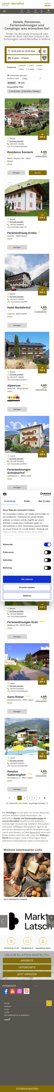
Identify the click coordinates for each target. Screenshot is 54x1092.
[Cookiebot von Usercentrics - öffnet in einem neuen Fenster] (40, 494)
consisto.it (7, 1019)
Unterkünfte (27, 967)
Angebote (27, 960)
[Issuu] (26, 991)
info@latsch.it (27, 948)
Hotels (17, 818)
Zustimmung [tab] (9, 501)
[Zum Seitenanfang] (49, 1003)
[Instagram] (19, 991)
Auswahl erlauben (27, 587)
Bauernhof (35, 832)
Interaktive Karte (43, 948)
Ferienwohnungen (34, 818)
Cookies (6, 1012)
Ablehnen (27, 596)
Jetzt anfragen (27, 974)
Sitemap (6, 1003)
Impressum (7, 1006)
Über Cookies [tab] (44, 501)
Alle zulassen (27, 579)
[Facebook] (5, 991)
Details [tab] (27, 501)
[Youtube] (12, 991)
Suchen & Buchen (27, 1088)
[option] (27, 921)
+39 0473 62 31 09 (11, 948)
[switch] (47, 552)
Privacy (6, 1009)
